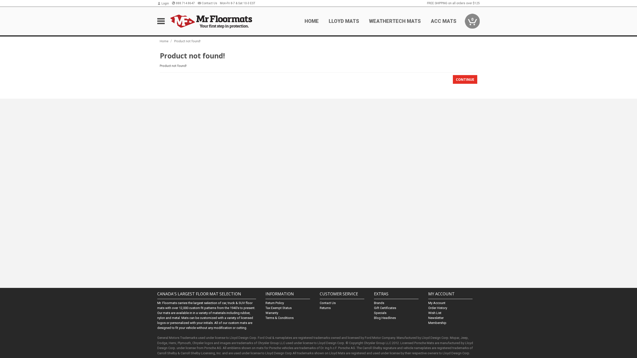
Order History (437, 308)
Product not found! (187, 41)
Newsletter (436, 318)
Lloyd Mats (344, 21)
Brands (379, 303)
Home (312, 21)
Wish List (434, 313)
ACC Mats (443, 21)
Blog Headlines (385, 318)
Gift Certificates (385, 308)
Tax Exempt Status (278, 308)
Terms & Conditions (279, 318)
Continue (465, 79)
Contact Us (209, 3)
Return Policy (274, 303)
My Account (436, 303)
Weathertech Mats (395, 21)
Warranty (271, 313)
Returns (325, 308)
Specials (380, 313)
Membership (437, 323)
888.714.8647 (185, 3)
